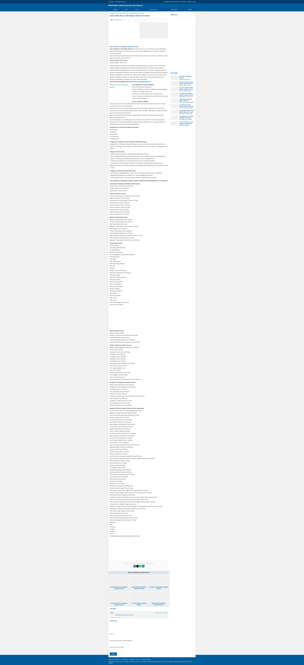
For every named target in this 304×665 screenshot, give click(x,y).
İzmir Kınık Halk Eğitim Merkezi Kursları (159, 604)
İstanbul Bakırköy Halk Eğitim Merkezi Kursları (186, 82)
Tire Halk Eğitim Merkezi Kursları (139, 604)
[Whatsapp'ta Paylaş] (140, 566)
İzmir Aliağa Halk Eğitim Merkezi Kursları (139, 587)
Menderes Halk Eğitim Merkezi (140, 82)
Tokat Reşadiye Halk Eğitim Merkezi (185, 128)
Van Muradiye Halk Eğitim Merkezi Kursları (186, 105)
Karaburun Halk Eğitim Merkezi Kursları (158, 587)
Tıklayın (125, 60)
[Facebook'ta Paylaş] (134, 566)
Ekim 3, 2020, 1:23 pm (161, 613)
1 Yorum (120, 19)
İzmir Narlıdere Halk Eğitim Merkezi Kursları (119, 604)
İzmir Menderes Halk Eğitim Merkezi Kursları (119, 587)
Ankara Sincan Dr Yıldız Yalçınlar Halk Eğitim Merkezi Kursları (186, 123)
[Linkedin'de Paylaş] (143, 566)
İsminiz (112, 633)
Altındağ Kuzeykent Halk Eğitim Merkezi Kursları (186, 111)
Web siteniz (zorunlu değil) (117, 647)
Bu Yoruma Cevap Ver (116, 617)
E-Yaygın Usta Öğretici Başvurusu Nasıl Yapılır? (186, 94)
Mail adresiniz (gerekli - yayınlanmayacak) (121, 640)
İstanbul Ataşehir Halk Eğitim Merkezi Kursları (186, 88)
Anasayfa (112, 13)
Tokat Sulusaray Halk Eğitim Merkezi (185, 99)
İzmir (117, 13)
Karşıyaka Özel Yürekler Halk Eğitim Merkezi (186, 117)
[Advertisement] (124, 33)
